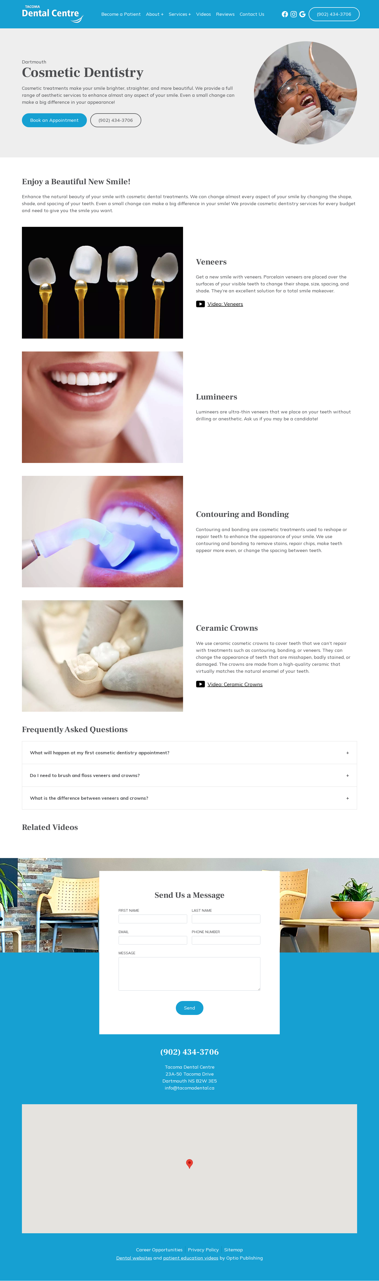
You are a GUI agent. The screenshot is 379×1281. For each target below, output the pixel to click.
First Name (129, 910)
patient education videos (190, 1258)
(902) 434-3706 (334, 14)
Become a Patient (121, 14)
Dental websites (134, 1258)
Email (124, 932)
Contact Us (252, 14)
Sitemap (233, 1250)
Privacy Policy (203, 1250)
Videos (203, 14)
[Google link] (302, 14)
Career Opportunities (159, 1250)
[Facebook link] (285, 14)
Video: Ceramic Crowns (235, 684)
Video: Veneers (225, 304)
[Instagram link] (294, 14)
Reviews (225, 14)
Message (127, 953)
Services (178, 14)
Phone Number (206, 932)
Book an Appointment (54, 120)
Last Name (202, 910)
